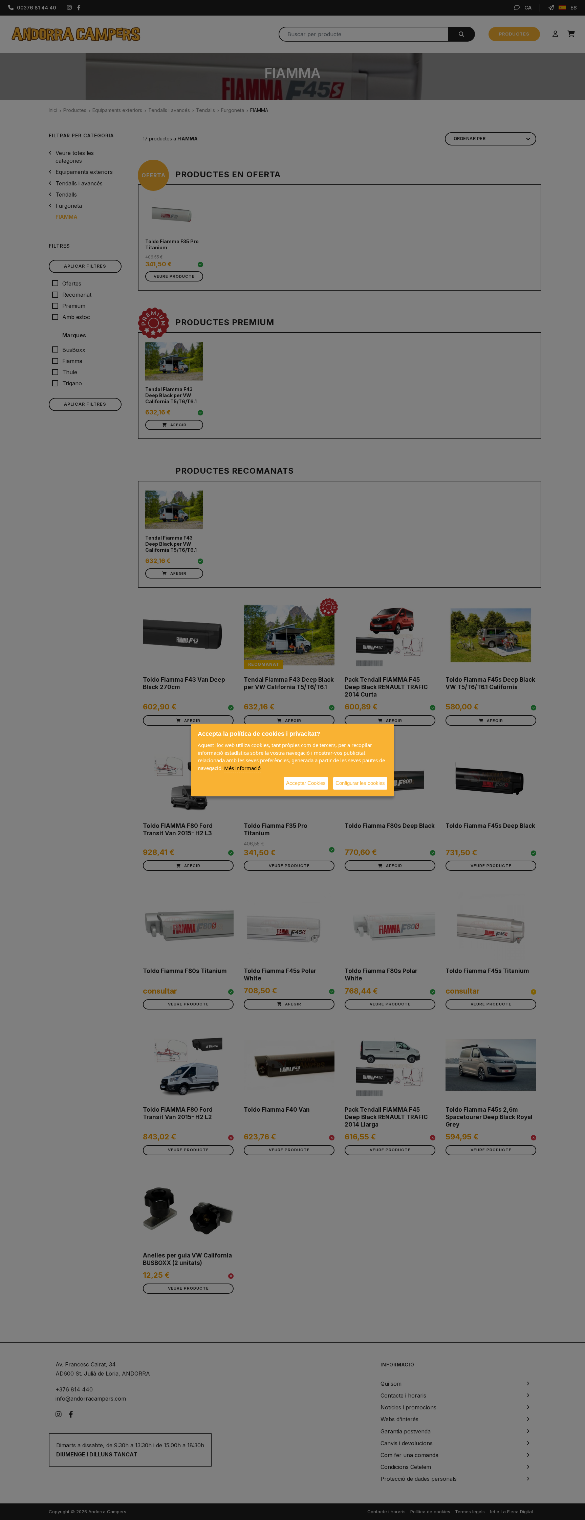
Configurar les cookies (360, 783)
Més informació (242, 768)
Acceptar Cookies (306, 783)
